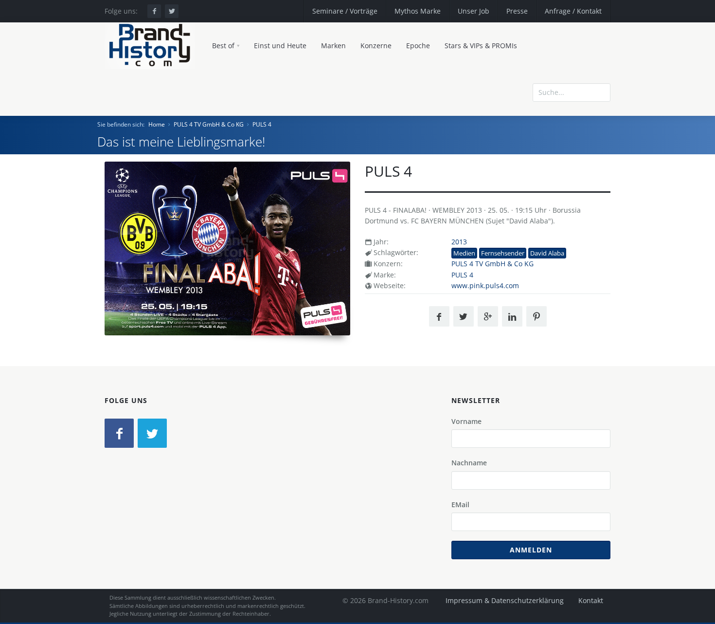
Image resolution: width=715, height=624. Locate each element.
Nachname (469, 462)
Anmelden (531, 549)
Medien (464, 253)
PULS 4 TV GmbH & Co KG (209, 124)
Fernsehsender (502, 253)
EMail (460, 504)
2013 (459, 241)
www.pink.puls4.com (485, 285)
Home (156, 124)
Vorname (466, 421)
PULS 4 (261, 124)
